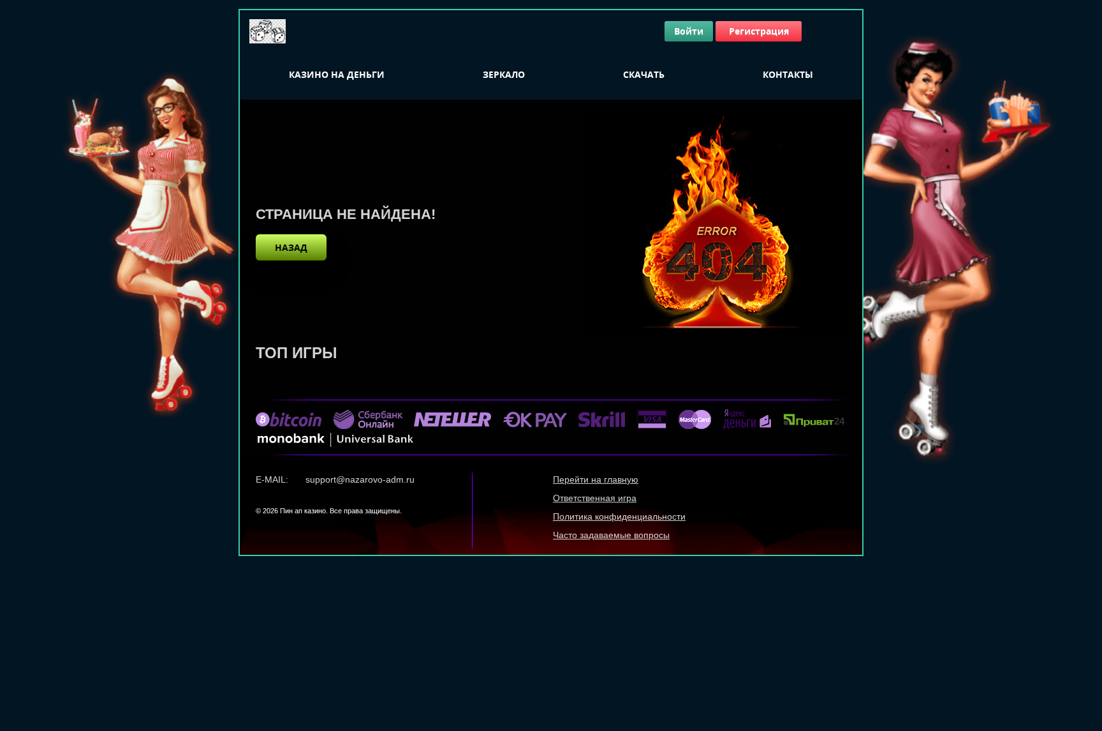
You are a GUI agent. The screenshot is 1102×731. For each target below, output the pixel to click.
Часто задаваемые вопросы (611, 535)
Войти (688, 31)
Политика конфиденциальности (619, 516)
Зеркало (504, 74)
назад (291, 247)
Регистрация (759, 31)
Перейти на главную (595, 479)
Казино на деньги (337, 74)
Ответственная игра (594, 498)
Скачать (644, 74)
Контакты (788, 74)
